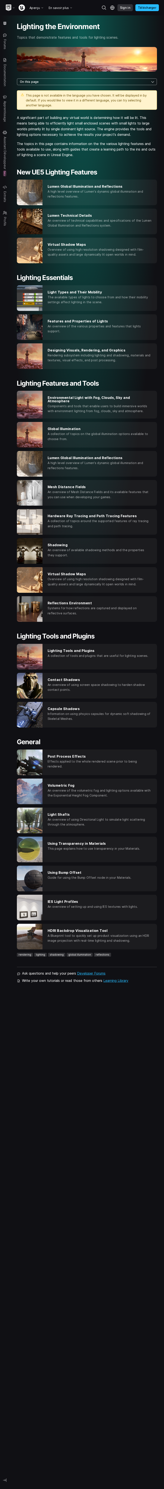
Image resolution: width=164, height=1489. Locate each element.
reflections (102, 954)
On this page (29, 81)
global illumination (79, 954)
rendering (25, 954)
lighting (40, 954)
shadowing (57, 954)
